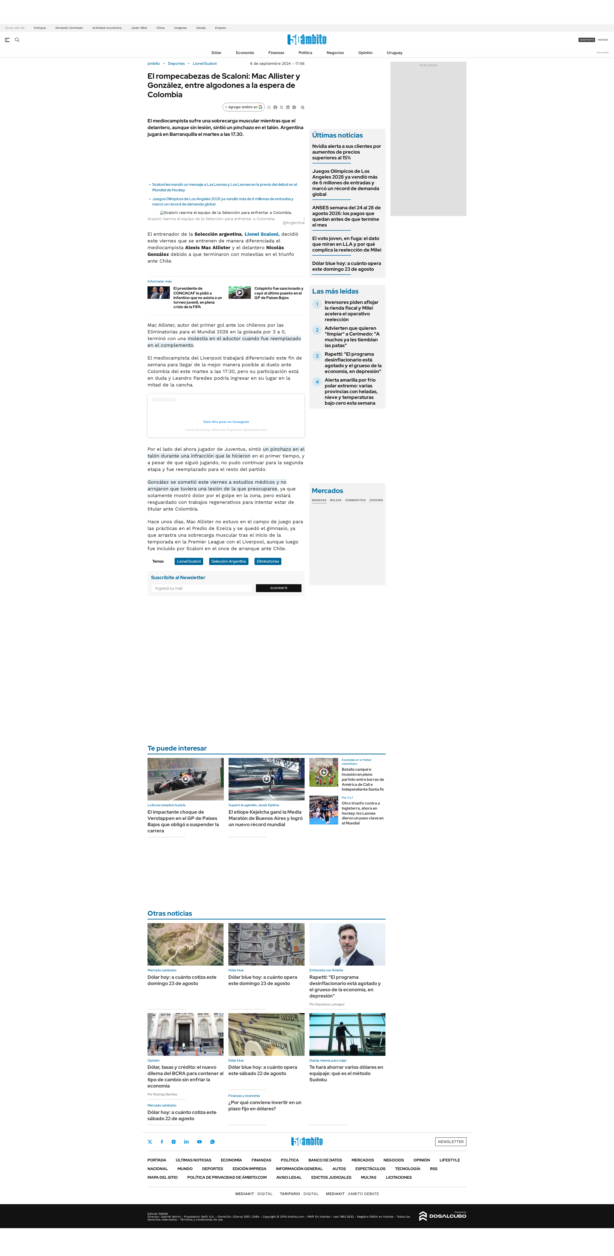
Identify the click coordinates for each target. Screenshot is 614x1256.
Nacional (158, 1168)
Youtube (199, 1142)
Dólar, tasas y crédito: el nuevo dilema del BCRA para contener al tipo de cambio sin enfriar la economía (186, 1076)
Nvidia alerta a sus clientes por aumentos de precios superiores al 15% (346, 152)
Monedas (319, 500)
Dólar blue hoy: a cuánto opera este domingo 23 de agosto (346, 266)
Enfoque (40, 28)
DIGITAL (254, 1193)
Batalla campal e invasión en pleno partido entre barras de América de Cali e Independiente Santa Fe (363, 779)
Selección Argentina (229, 561)
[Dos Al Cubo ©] (442, 1216)
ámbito (154, 64)
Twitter (150, 1142)
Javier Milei (139, 28)
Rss (433, 1168)
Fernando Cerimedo (69, 28)
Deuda (201, 28)
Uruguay (394, 52)
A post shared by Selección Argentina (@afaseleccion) (226, 430)
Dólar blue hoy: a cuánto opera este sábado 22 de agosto (262, 1070)
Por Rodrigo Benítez (162, 1094)
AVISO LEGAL (289, 1177)
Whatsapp (212, 1142)
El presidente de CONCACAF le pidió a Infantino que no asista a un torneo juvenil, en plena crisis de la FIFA (197, 297)
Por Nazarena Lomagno (326, 1004)
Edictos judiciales (331, 1177)
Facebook (162, 1142)
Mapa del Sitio (163, 1177)
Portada (157, 1160)
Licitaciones (399, 1177)
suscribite (587, 39)
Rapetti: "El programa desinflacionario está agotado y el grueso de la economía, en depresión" (353, 362)
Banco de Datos (325, 1160)
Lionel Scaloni (205, 64)
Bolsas (336, 500)
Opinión (365, 52)
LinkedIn (186, 1142)
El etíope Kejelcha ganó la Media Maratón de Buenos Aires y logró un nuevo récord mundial (266, 818)
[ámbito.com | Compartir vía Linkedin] (288, 107)
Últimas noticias (193, 1160)
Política (305, 52)
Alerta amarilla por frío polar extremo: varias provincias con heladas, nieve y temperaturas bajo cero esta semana (351, 391)
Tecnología (407, 1168)
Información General (299, 1168)
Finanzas (276, 52)
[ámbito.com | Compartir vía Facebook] (275, 107)
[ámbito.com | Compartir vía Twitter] (281, 107)
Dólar (217, 52)
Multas (368, 1177)
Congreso (180, 28)
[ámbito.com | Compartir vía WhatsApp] (269, 107)
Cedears (376, 500)
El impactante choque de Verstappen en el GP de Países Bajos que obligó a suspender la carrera (183, 821)
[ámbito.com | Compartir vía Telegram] (294, 107)
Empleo (220, 28)
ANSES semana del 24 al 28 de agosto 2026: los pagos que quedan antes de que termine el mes (346, 216)
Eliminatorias (268, 561)
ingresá (603, 39)
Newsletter (603, 52)
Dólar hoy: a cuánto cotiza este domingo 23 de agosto (182, 980)
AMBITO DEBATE (352, 1193)
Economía (245, 52)
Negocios (335, 52)
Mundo (185, 1168)
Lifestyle (450, 1160)
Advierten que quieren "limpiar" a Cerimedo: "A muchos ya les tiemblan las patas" (352, 337)
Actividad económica (107, 28)
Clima (161, 28)
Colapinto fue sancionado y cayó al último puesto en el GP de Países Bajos (278, 293)
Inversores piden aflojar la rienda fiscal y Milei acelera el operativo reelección (351, 311)
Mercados (363, 1160)
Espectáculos (370, 1168)
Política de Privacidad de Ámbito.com (227, 1177)
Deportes (176, 64)
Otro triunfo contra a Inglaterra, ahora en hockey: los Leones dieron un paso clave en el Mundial (363, 813)
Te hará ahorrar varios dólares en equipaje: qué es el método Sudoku (346, 1073)
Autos (339, 1168)
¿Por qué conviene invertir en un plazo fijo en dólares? (264, 1105)
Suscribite (279, 588)
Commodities (355, 500)
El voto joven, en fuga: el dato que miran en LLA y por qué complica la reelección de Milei (346, 244)
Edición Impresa (249, 1168)
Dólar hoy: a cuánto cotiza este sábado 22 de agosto (182, 1115)
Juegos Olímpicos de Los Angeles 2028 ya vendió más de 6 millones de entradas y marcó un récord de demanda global (345, 182)
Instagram (173, 1142)
